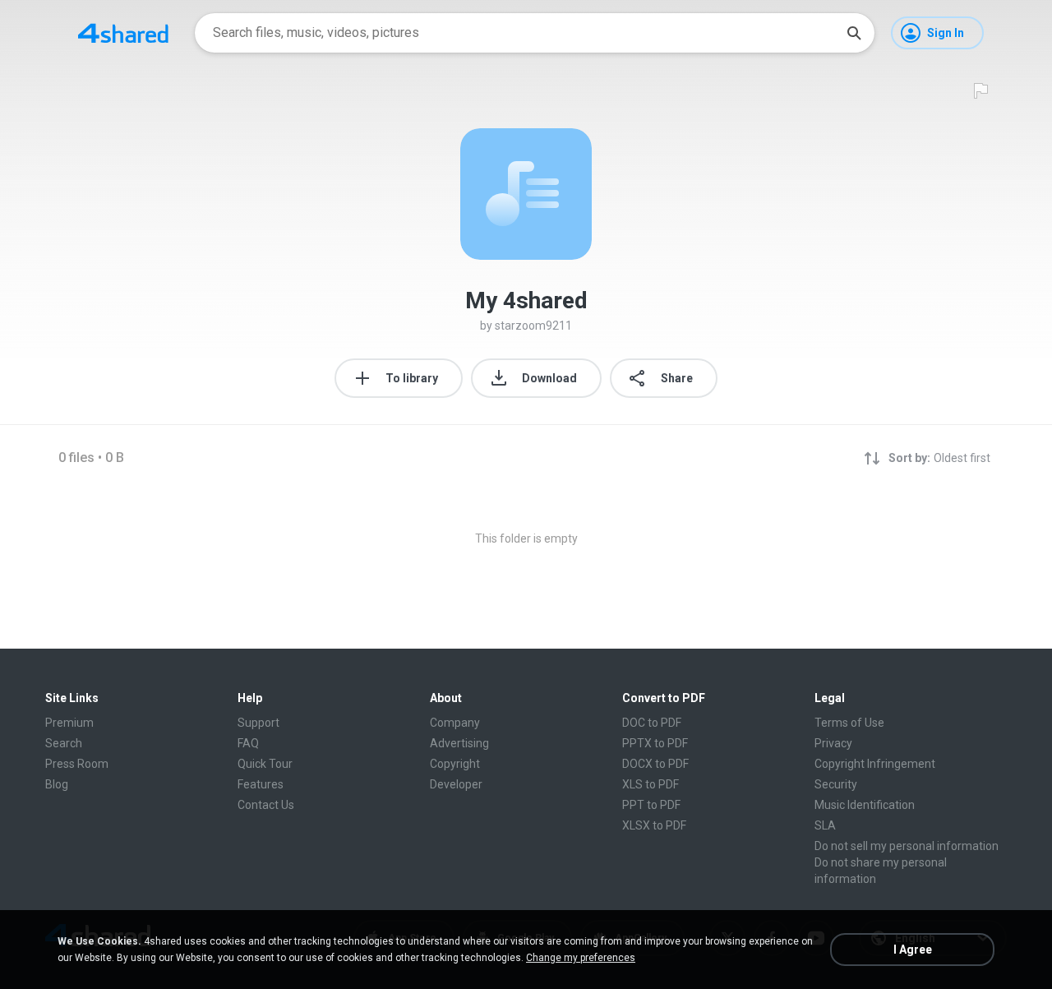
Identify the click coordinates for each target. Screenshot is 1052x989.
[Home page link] (123, 33)
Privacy (833, 743)
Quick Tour (265, 763)
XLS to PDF (650, 784)
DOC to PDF (651, 722)
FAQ (248, 743)
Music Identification (864, 804)
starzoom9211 (533, 325)
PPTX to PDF (655, 743)
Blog (56, 784)
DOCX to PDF (655, 763)
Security (835, 784)
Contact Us (266, 804)
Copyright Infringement (874, 763)
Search (63, 743)
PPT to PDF (651, 804)
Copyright (455, 763)
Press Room (76, 763)
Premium (69, 722)
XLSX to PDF (654, 825)
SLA (825, 825)
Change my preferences (580, 958)
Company (455, 722)
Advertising (459, 743)
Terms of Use (849, 722)
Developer (456, 784)
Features (261, 784)
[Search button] (854, 33)
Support (258, 722)
